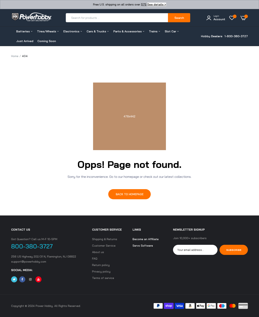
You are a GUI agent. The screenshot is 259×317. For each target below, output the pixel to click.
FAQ (94, 258)
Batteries (23, 31)
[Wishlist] (233, 18)
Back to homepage (129, 194)
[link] (248, 288)
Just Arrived (24, 41)
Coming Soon (46, 41)
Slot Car (171, 31)
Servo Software (143, 245)
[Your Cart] (244, 18)
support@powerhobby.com (28, 261)
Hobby (211, 36)
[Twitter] (14, 279)
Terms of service (103, 278)
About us (98, 252)
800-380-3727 (32, 246)
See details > (156, 4)
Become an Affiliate (146, 239)
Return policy (101, 265)
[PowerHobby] (31, 18)
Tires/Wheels (47, 31)
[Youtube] (38, 279)
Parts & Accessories (127, 31)
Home (14, 56)
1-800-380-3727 (236, 36)
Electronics (71, 31)
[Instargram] (30, 279)
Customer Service (104, 245)
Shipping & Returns (104, 239)
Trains (153, 31)
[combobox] (117, 18)
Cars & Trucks (97, 31)
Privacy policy (101, 271)
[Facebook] (22, 279)
